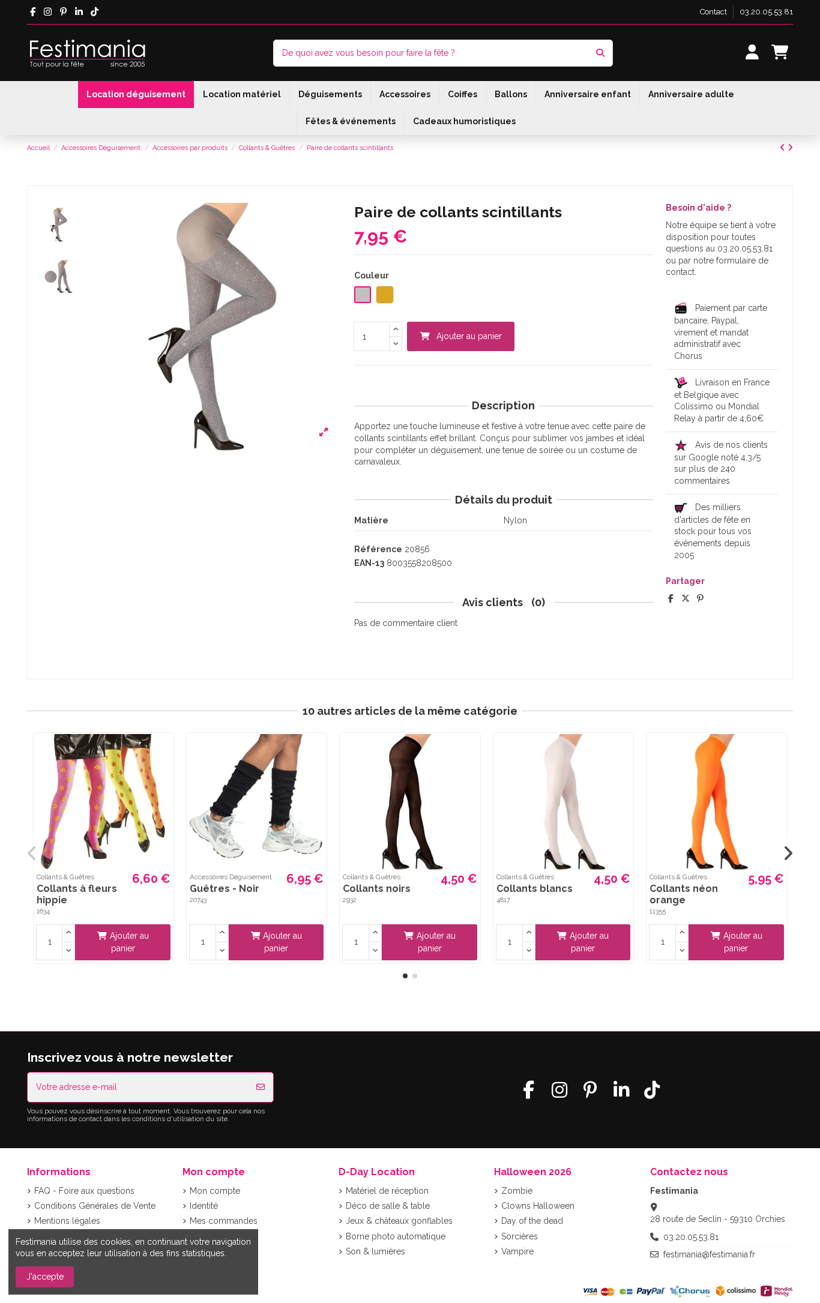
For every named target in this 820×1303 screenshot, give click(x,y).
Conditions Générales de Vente (94, 1206)
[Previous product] (784, 147)
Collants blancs (534, 888)
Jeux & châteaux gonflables (399, 1221)
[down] (395, 344)
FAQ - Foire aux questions (84, 1191)
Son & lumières (375, 1251)
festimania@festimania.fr (709, 1254)
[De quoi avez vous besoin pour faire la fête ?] (600, 53)
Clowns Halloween (537, 1206)
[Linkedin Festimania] (79, 12)
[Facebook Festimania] (32, 12)
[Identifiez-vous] (752, 53)
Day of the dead (532, 1221)
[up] (395, 329)
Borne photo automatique (395, 1236)
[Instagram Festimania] (47, 12)
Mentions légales (67, 1221)
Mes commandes (224, 1221)
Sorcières (519, 1236)
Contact (714, 11)
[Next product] (790, 147)
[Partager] (671, 598)
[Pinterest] (700, 598)
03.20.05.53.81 (766, 11)
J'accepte (45, 1276)
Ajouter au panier (469, 336)
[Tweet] (685, 598)
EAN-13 (369, 563)
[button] (405, 975)
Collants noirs (377, 888)
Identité (204, 1206)
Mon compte (215, 1191)
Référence (378, 549)
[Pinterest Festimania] (63, 12)
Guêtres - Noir (224, 888)
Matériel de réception (387, 1191)
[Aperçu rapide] (162, 751)
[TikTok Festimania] (94, 12)
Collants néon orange (684, 894)
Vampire (517, 1251)
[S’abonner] (260, 1087)
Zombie (516, 1191)
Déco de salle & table (388, 1206)
